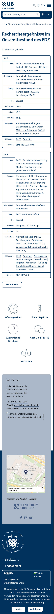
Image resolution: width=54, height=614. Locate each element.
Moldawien (31, 263)
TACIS (41, 130)
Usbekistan (21, 269)
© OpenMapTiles (14, 488)
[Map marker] (26, 472)
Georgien (28, 259)
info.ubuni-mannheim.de (26, 405)
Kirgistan (20, 263)
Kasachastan (41, 259)
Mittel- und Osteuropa (26, 130)
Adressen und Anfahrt (17, 499)
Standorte (12, 24)
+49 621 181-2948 (19, 402)
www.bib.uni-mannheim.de (25, 408)
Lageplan (33, 499)
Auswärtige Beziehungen (28, 123)
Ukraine (31, 269)
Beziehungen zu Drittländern (29, 127)
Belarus (19, 259)
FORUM (8, 573)
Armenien (27, 139)
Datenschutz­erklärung (33, 603)
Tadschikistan (22, 266)
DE (42, 5)
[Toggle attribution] (42, 488)
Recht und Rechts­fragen (27, 133)
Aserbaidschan (40, 256)
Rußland (42, 263)
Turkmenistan (36, 266)
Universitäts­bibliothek (3, 24)
